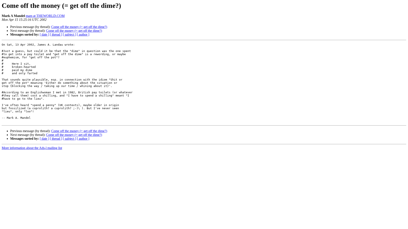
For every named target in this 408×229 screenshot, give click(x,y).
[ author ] (83, 34)
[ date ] (44, 34)
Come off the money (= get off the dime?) (79, 27)
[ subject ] (69, 34)
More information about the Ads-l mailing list (32, 148)
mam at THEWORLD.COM (45, 16)
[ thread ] (56, 34)
